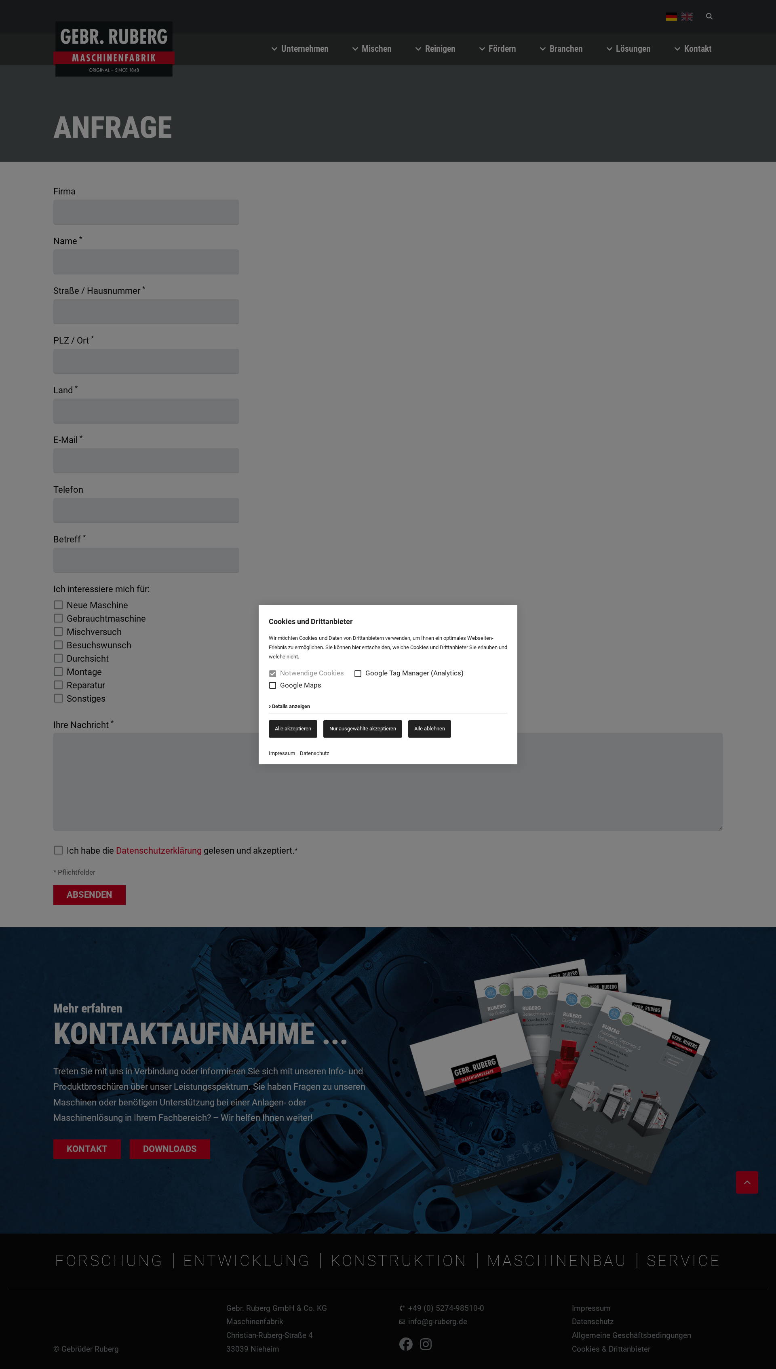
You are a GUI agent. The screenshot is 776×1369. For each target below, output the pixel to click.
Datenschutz (314, 753)
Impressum (282, 753)
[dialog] (388, 684)
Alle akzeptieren (293, 729)
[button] (358, 673)
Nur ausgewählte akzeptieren (362, 729)
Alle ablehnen (429, 729)
